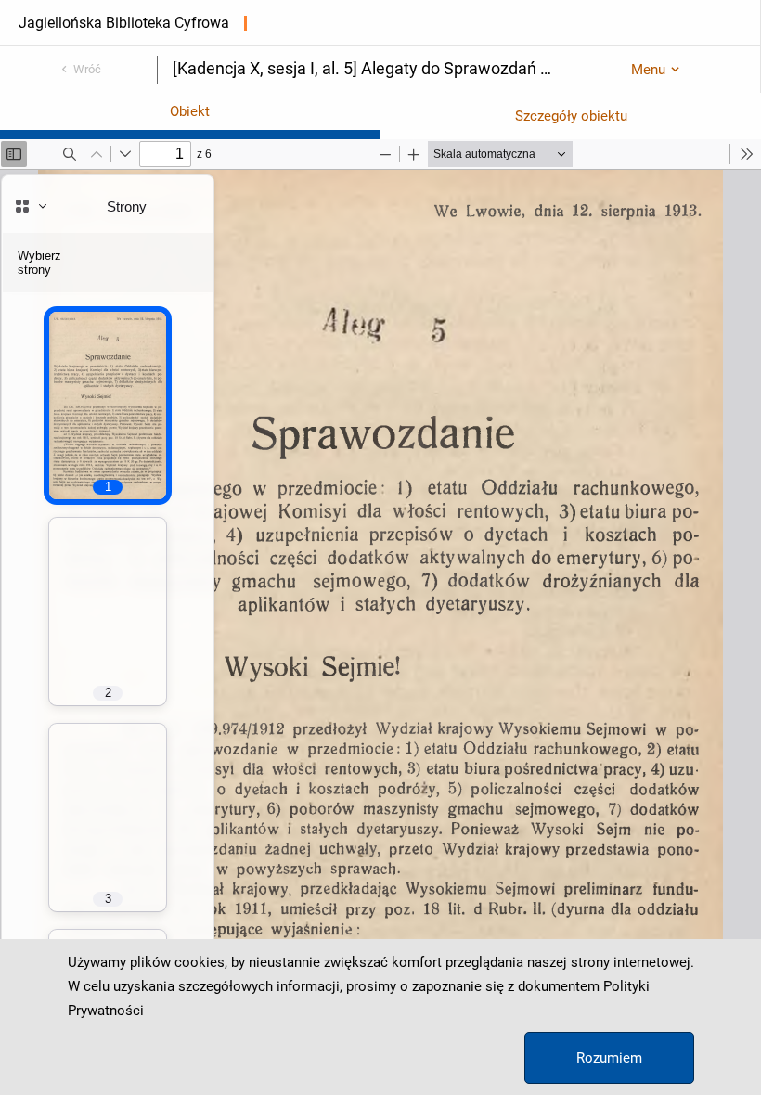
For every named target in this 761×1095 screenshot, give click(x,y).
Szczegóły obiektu (571, 116)
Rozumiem (609, 1058)
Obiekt (190, 111)
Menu (648, 69)
